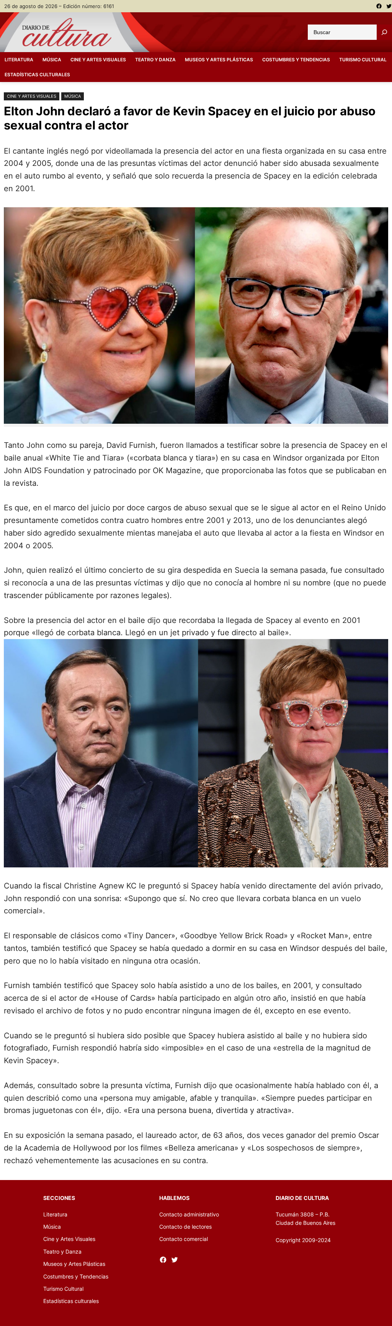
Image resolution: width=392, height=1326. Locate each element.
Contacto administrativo (189, 1214)
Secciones (59, 1198)
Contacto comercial (183, 1239)
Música (72, 96)
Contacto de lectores (185, 1226)
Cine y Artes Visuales (31, 96)
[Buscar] (384, 32)
